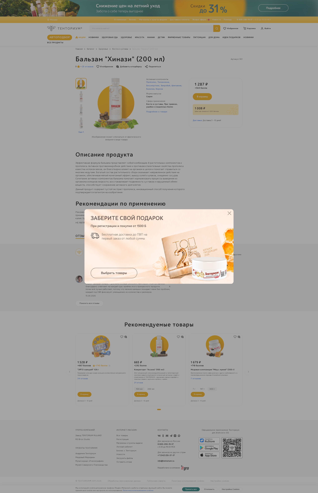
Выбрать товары (114, 273)
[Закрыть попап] (229, 213)
